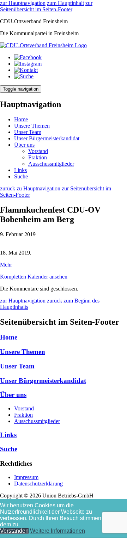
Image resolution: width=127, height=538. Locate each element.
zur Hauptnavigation (23, 3)
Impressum (26, 477)
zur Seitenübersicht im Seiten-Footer (46, 6)
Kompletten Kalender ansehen (33, 277)
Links (20, 170)
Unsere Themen (32, 126)
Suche (21, 176)
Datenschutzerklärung (38, 484)
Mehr (6, 265)
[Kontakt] (26, 70)
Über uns (24, 145)
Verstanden (14, 531)
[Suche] (24, 76)
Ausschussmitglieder (51, 164)
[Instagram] (28, 64)
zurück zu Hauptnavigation (30, 188)
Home (21, 119)
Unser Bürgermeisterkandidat (46, 138)
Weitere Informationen (57, 531)
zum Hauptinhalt (65, 3)
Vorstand (38, 151)
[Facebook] (28, 57)
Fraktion (37, 157)
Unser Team (27, 132)
